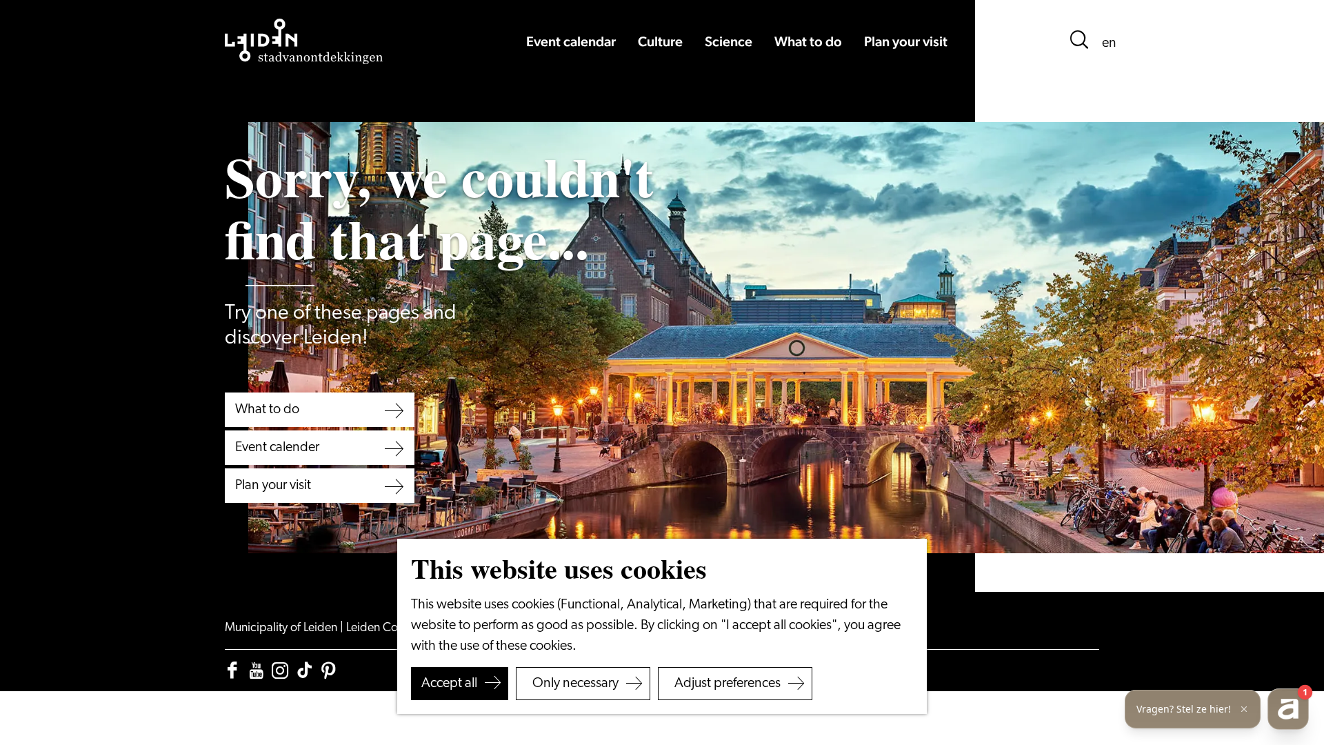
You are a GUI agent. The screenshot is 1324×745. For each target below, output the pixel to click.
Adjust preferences (727, 684)
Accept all (449, 684)
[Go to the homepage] (304, 41)
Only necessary (575, 684)
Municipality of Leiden (282, 628)
